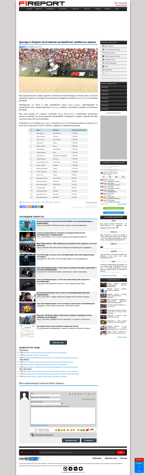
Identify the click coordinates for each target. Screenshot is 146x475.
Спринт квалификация (110, 63)
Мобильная (96, 458)
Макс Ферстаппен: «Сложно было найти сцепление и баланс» (45, 376)
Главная (29, 9)
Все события (122, 204)
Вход (116, 3)
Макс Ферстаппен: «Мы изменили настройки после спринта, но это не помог (51, 371)
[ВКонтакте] (20, 47)
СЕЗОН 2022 (104, 105)
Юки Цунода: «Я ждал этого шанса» (36, 355)
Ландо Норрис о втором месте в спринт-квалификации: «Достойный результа (51, 367)
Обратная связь (111, 458)
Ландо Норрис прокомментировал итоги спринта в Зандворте (45, 364)
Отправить (89, 440)
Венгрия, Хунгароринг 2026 (108, 83)
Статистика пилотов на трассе (112, 49)
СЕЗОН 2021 (104, 109)
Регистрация (123, 3)
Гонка (106, 73)
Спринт (106, 66)
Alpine (95, 123)
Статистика (75, 9)
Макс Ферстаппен (47, 202)
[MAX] (23, 47)
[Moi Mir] (33, 206)
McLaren (56, 107)
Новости (38, 9)
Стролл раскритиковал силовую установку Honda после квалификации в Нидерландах (61, 234)
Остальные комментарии (108, 275)
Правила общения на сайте (39, 425)
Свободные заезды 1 (109, 59)
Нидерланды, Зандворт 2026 (108, 42)
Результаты (62, 9)
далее (125, 275)
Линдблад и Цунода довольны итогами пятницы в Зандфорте (45, 352)
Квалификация (108, 70)
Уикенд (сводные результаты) (112, 56)
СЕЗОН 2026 (104, 91)
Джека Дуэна (46, 123)
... (95, 431)
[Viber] (36, 206)
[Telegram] (25, 47)
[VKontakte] (21, 206)
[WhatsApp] (39, 206)
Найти (121, 452)
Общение (107, 9)
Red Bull (81, 98)
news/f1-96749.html (104, 229)
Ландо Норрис (74, 105)
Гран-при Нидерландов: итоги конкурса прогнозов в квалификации (66, 303)
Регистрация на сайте (88, 399)
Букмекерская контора (113, 113)
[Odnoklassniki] (30, 206)
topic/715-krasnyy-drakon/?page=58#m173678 (111, 248)
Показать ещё (58, 342)
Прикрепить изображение (44, 435)
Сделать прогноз (121, 5)
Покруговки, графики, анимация (111, 80)
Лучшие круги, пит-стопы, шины (111, 76)
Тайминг (98, 9)
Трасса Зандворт (108, 46)
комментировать (91, 202)
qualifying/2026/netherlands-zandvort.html (110, 241)
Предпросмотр (71, 440)
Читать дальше (122, 337)
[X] (42, 206)
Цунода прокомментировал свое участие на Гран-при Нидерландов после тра (51, 357)
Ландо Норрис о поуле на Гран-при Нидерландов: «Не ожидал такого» (48, 362)
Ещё (116, 9)
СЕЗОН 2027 (104, 87)
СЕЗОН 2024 (104, 98)
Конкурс (87, 9)
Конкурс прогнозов (109, 53)
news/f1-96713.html (104, 258)
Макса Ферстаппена (66, 114)
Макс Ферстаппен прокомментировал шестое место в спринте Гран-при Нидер (51, 374)
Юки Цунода (26, 202)
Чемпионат (50, 9)
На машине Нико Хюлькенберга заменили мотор (57, 326)
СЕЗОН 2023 (104, 102)
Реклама (123, 458)
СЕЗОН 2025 (104, 94)
